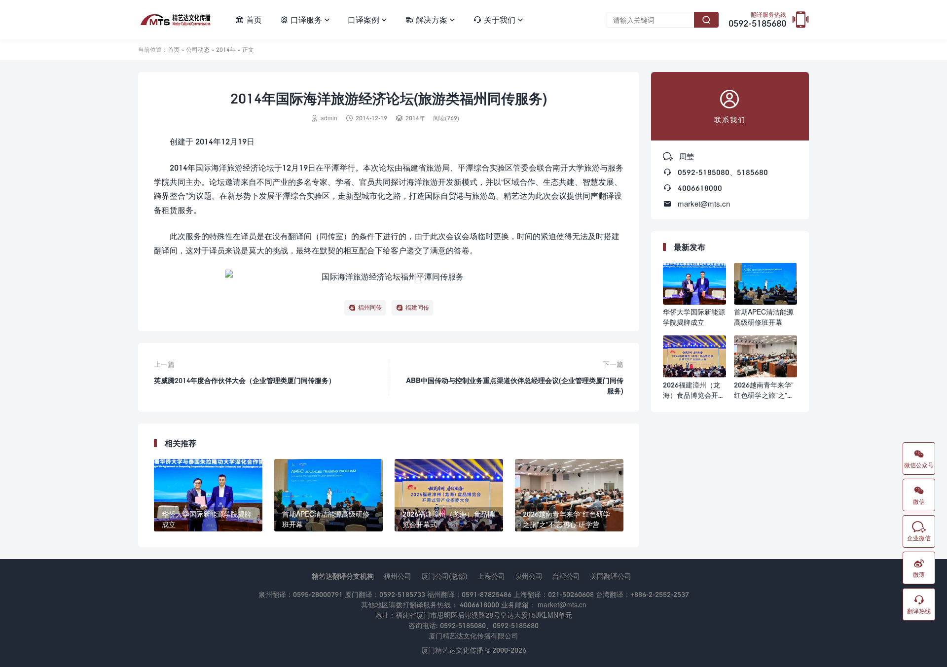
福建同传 (417, 307)
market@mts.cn (704, 204)
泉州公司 (529, 576)
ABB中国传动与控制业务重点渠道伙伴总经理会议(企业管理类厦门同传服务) (514, 385)
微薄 (919, 568)
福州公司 (397, 576)
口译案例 (367, 19)
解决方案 (430, 19)
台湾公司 (566, 576)
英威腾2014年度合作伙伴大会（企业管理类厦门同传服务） (244, 380)
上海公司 (491, 576)
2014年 (226, 49)
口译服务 (305, 19)
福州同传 (370, 307)
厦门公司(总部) (444, 576)
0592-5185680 (757, 20)
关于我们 (498, 19)
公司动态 (198, 49)
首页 (248, 19)
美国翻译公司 (610, 576)
